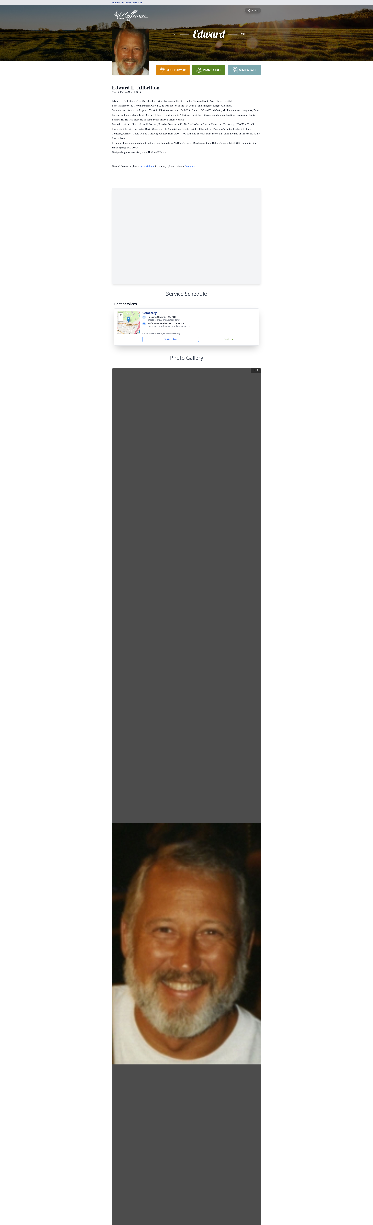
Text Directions (170, 339)
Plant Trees (228, 339)
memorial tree (147, 166)
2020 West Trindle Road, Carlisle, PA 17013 (169, 326)
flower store (191, 166)
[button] (128, 320)
